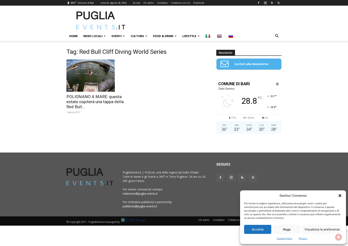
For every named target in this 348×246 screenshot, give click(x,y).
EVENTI (117, 36)
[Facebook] (259, 3)
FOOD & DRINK (163, 36)
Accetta (258, 229)
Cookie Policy (284, 238)
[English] (220, 36)
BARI (70, 89)
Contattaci (162, 2)
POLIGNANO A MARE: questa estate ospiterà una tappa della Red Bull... (95, 101)
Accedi (136, 2)
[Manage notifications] (338, 237)
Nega (287, 229)
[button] (340, 196)
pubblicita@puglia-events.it (140, 206)
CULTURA (137, 36)
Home (73, 36)
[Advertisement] (208, 20)
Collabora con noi (180, 2)
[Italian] (208, 36)
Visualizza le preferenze (322, 229)
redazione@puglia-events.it (140, 193)
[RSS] (272, 3)
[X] (279, 3)
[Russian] (231, 36)
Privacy (303, 238)
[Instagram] (265, 3)
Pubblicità (198, 2)
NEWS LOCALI (93, 36)
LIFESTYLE (189, 36)
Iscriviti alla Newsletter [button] (252, 64)
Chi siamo (148, 2)
